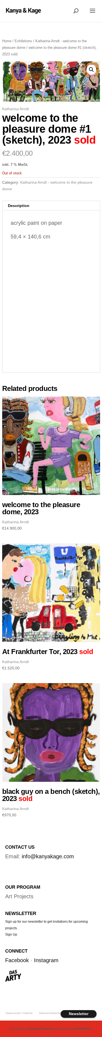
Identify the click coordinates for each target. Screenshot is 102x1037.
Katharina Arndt (15, 109)
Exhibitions (23, 41)
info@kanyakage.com (48, 856)
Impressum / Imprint (19, 1013)
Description (18, 205)
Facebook (17, 960)
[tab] (51, 206)
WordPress (83, 1029)
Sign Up (11, 934)
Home (6, 41)
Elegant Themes (41, 1029)
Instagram (46, 960)
